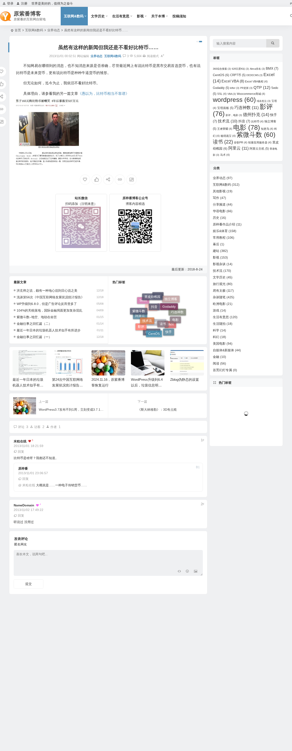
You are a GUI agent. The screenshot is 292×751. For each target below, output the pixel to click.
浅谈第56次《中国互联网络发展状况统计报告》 (50, 297)
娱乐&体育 (220, 231)
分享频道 (219, 204)
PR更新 (246, 88)
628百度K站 (240, 68)
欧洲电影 (219, 304)
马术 (225, 154)
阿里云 (140, 321)
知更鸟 (267, 128)
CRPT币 (237, 75)
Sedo (143, 304)
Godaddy (169, 300)
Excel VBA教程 (256, 81)
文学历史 (98, 16)
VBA (231, 94)
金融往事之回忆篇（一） (34, 337)
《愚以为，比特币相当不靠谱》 (103, 93)
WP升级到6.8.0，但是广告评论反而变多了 (47, 304)
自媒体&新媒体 (223, 350)
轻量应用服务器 (259, 142)
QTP (261, 87)
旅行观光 (219, 284)
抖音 (154, 298)
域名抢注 (264, 101)
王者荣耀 (224, 128)
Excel (151, 318)
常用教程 (219, 237)
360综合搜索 (222, 68)
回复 (21, 451)
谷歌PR (240, 142)
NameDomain (24, 505)
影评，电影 (234, 115)
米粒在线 (20, 441)
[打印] (144, 56)
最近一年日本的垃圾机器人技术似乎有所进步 (49, 330)
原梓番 (23, 468)
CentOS (154, 327)
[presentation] (177, 357)
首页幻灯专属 (222, 370)
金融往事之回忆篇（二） (34, 323)
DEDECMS (254, 75)
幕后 (216, 244)
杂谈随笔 (219, 297)
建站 (216, 251)
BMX (272, 68)
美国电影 (219, 343)
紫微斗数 (138, 308)
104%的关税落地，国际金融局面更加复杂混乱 (49, 310)
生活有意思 (120, 16)
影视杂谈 (219, 264)
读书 (163, 313)
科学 (216, 330)
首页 (18, 30)
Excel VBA (233, 81)
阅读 (216, 363)
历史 (216, 217)
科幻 (216, 337)
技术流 (147, 311)
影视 (140, 16)
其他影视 (219, 191)
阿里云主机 (259, 148)
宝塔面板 (225, 108)
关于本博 (158, 16)
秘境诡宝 (228, 136)
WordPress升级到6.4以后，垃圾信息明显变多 (147, 385)
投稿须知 (179, 16)
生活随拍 (219, 323)
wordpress (234, 99)
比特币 (257, 121)
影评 (141, 324)
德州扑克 (151, 334)
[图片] (195, 572)
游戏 (216, 310)
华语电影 (219, 211)
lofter (234, 88)
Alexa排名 (257, 68)
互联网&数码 (73, 16)
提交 (28, 584)
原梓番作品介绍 (224, 224)
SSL (222, 93)
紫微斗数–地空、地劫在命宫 (37, 317)
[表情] (187, 572)
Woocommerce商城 (251, 93)
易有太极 (219, 290)
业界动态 (53, 30)
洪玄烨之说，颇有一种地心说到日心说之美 (47, 290)
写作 (216, 198)
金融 (216, 357)
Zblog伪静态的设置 (184, 379)
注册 (24, 3)
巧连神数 (246, 107)
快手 (168, 329)
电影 (175, 315)
